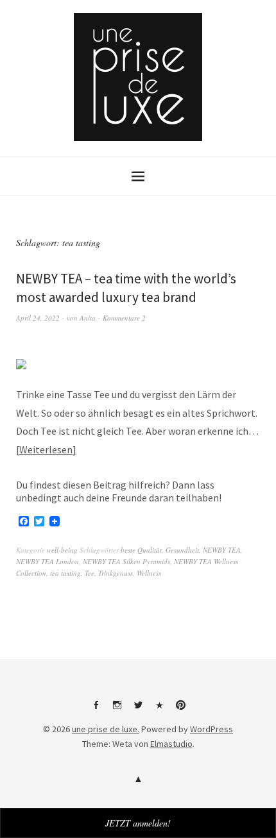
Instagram (116, 709)
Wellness (149, 573)
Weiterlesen (46, 449)
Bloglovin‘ (159, 709)
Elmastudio (171, 744)
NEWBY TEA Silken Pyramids (126, 561)
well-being (62, 550)
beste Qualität (141, 550)
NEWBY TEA (222, 550)
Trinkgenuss (115, 573)
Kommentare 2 (124, 318)
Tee (89, 573)
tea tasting (65, 573)
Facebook (95, 709)
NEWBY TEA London (47, 561)
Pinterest (180, 709)
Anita (88, 318)
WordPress (211, 729)
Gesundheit (182, 550)
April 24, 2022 (38, 318)
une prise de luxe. (105, 729)
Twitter (138, 709)
